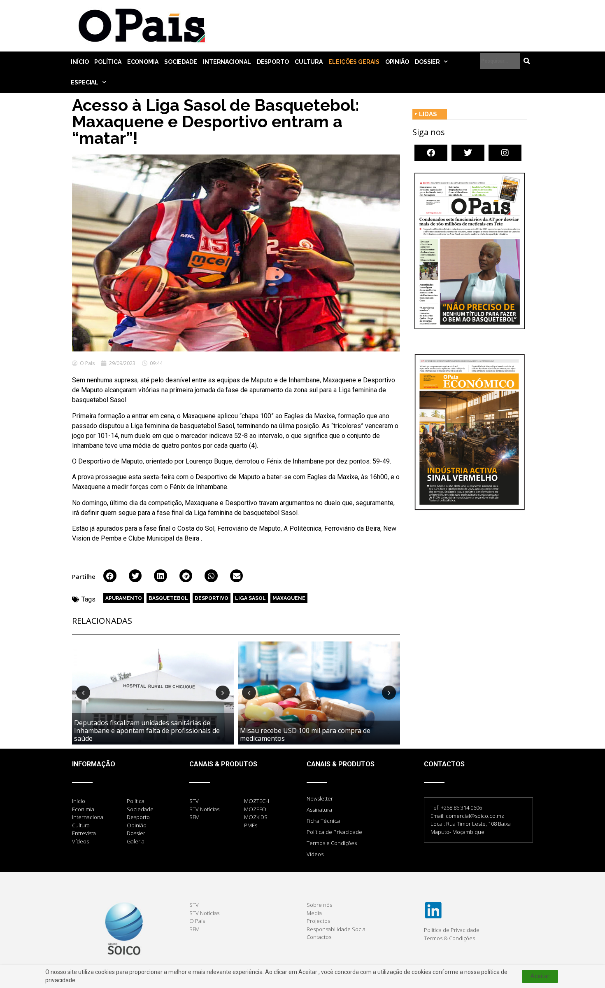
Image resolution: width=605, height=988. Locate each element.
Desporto (273, 62)
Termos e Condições (332, 843)
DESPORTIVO (211, 598)
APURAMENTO (123, 598)
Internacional (227, 62)
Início (79, 62)
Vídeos (315, 854)
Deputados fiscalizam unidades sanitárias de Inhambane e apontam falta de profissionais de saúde (147, 730)
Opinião (397, 62)
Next (223, 693)
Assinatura (319, 809)
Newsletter (320, 798)
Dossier (427, 62)
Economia (142, 62)
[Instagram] (505, 153)
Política (107, 62)
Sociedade (180, 62)
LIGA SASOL (250, 598)
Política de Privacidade (334, 832)
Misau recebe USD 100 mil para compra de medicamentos (305, 734)
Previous (83, 693)
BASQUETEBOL (168, 598)
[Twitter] (467, 153)
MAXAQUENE (288, 598)
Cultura (309, 62)
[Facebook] (430, 153)
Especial (84, 82)
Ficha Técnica (323, 820)
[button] (109, 576)
